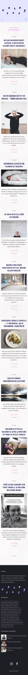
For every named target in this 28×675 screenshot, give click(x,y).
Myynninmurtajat (6, 609)
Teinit (16, 615)
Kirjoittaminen (5, 605)
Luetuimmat (14, 605)
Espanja (9, 602)
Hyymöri (15, 602)
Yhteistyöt (9, 625)
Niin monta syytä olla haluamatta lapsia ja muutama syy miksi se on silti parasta (14, 432)
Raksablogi (5, 612)
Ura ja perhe (15, 619)
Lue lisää (14, 81)
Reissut (18, 612)
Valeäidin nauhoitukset (8, 622)
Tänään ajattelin (6, 619)
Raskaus (12, 612)
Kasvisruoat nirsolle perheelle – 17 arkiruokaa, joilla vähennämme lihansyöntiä (14, 323)
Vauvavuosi (19, 622)
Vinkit (3, 625)
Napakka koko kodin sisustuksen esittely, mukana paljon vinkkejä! (14, 268)
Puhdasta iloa (16, 609)
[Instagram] (11, 664)
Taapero (11, 615)
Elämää (3, 602)
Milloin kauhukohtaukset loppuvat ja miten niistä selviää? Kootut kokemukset (14, 43)
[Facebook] (17, 664)
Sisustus (4, 615)
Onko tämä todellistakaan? (14, 641)
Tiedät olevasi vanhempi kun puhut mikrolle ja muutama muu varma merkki (14, 487)
